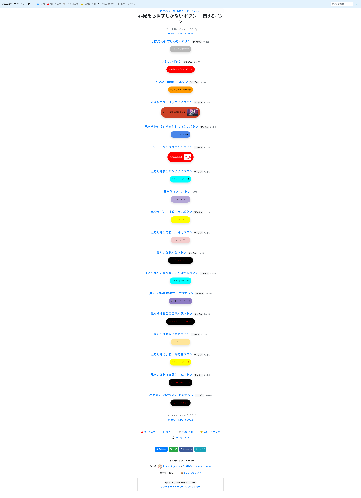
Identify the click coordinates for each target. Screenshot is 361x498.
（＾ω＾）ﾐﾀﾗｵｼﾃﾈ (180, 281)
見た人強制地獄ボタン (176, 252)
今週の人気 (72, 4)
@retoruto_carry (172, 466)
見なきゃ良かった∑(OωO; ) (180, 321)
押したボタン (107, 4)
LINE (174, 449)
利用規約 (187, 466)
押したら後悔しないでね (180, 90)
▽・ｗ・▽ (180, 240)
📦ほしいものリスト (190, 473)
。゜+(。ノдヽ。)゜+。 (180, 260)
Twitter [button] (162, 449)
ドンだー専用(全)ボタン (176, 82)
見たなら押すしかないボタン (176, 41)
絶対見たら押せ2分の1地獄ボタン (176, 395)
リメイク (180, 219)
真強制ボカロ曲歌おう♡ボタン (176, 211)
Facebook (187, 449)
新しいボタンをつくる (181, 33)
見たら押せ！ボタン (178, 191)
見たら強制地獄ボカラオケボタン (176, 293)
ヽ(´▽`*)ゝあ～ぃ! (180, 179)
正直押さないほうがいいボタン (176, 102)
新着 (42, 4)
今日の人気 (55, 4)
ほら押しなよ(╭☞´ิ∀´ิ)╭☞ (181, 69)
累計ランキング (211, 432)
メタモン (180, 342)
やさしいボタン (176, 61)
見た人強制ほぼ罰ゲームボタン (176, 374)
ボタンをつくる (127, 4)
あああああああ (177, 157)
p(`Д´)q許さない (180, 403)
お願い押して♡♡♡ (180, 49)
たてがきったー (192, 486)
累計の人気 (89, 4)
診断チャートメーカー (172, 486)
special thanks (203, 466)
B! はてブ (200, 449)
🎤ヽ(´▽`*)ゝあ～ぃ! (180, 301)
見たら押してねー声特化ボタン (176, 232)
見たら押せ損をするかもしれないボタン (176, 126)
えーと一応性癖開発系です (174, 112)
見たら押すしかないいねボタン (176, 171)
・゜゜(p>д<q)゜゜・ (181, 382)
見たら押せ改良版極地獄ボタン (176, 313)
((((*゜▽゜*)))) (180, 134)
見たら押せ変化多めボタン (176, 334)
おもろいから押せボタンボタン (176, 147)
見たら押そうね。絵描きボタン (176, 354)
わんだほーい (180, 199)
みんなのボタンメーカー (17, 4)
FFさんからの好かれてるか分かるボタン (176, 273)
